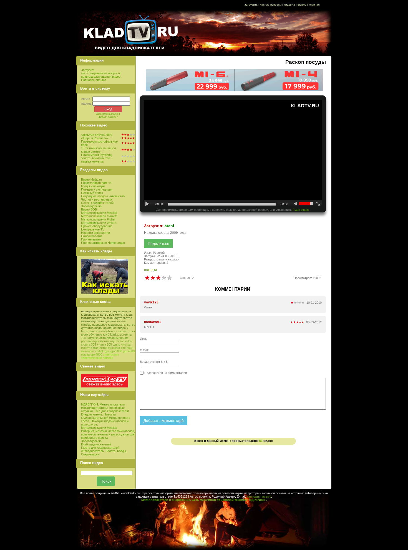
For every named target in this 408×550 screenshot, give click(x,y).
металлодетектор (93, 321)
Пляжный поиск (92, 192)
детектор (87, 328)
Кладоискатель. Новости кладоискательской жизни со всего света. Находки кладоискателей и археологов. (105, 419)
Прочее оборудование (96, 226)
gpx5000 (116, 351)
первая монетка (92, 161)
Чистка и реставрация (96, 199)
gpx (107, 351)
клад (129, 314)
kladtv (98, 328)
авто (102, 337)
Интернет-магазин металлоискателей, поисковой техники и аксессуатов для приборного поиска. (108, 434)
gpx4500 (129, 351)
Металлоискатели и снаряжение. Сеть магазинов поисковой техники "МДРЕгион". (204, 499)
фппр (116, 344)
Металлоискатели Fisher (98, 219)
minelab (86, 324)
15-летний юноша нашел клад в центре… (98, 149)
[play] (147, 204)
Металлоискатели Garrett (99, 216)
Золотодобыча (91, 206)
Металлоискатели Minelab (99, 212)
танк (91, 331)
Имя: (143, 338)
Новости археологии (95, 232)
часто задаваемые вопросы (100, 73)
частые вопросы (270, 4)
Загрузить (88, 70)
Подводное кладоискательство (103, 196)
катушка (93, 337)
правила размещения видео (100, 76)
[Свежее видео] (104, 386)
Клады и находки (93, 186)
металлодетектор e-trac (116, 341)
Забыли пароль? (108, 116)
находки (86, 311)
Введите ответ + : (154, 361)
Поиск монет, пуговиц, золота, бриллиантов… (97, 156)
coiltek (99, 351)
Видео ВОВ (89, 209)
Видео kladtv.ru (91, 179)
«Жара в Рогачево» (95, 138)
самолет (122, 331)
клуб (106, 334)
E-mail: (144, 349)
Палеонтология (91, 236)
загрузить (251, 4)
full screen (318, 204)
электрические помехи (97, 357)
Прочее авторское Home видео (103, 242)
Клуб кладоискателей (96, 444)
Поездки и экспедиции (96, 189)
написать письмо (259, 496)
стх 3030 (127, 347)
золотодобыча (105, 331)
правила (289, 4)
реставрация (90, 341)
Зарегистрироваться (108, 114)
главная (314, 4)
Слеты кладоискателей (97, 202)
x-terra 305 (88, 344)
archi (169, 226)
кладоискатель (120, 311)
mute (296, 204)
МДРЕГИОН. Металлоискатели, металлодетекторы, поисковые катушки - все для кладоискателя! (105, 408)
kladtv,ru (116, 334)
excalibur (114, 347)
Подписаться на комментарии (165, 372)
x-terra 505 (104, 344)
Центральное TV (92, 229)
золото (121, 321)
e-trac (94, 347)
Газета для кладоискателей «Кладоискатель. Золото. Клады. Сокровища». (104, 451)
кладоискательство (94, 314)
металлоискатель (93, 318)
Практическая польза (96, 182)
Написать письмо (93, 80)
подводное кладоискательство (113, 324)
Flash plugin (301, 209)
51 (261, 440)
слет (132, 331)
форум (302, 4)
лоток (103, 347)
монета (120, 314)
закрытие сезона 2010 (96, 134)
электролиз (111, 354)
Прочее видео (91, 239)
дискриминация (118, 337)
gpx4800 (96, 354)
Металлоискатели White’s (99, 222)
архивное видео (114, 328)
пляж (84, 334)
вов (111, 314)
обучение (95, 334)
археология (101, 311)
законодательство (119, 318)
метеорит (87, 351)
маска (85, 354)
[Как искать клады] (104, 293)
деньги (111, 321)
